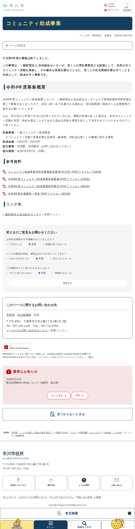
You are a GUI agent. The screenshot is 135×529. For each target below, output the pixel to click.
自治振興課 (24, 314)
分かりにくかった (62, 258)
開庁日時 (51, 485)
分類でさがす (61, 432)
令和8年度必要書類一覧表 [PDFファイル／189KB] (39, 193)
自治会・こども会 (112, 432)
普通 (33, 244)
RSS (78, 395)
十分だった (16, 244)
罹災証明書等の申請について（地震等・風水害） (33, 382)
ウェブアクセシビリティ (62, 497)
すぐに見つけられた (21, 273)
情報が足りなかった (56, 244)
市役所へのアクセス (18, 485)
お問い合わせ (116, 485)
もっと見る (57, 395)
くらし (73, 432)
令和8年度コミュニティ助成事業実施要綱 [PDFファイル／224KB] (49, 179)
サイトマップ (9, 497)
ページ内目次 (17, 45)
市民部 (10, 314)
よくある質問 (84, 485)
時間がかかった (63, 273)
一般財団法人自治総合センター (22, 214)
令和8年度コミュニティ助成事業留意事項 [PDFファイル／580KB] (49, 186)
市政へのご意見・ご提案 (88, 497)
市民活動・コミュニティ (90, 432)
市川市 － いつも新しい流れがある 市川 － (32, 432)
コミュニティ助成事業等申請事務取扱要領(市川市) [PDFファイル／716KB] (54, 171)
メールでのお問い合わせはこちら (27, 330)
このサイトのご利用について (32, 497)
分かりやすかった (19, 258)
